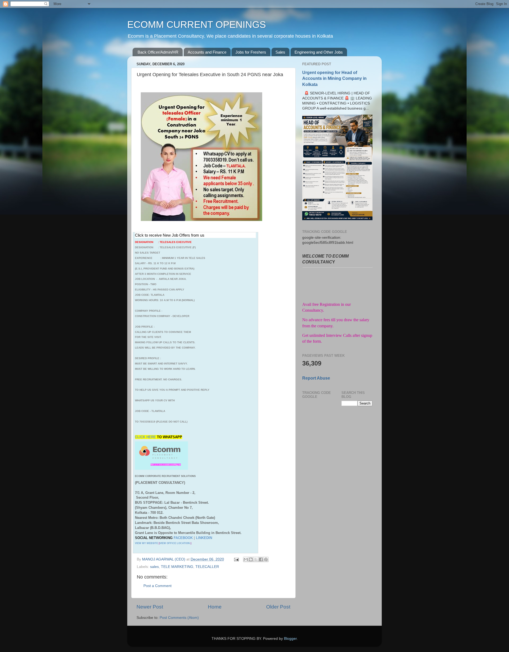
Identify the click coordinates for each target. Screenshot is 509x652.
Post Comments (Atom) (179, 618)
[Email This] (245, 559)
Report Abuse (316, 378)
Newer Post (150, 607)
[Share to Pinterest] (266, 559)
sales (154, 567)
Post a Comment (157, 586)
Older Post (278, 607)
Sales (280, 52)
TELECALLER (207, 567)
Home (215, 607)
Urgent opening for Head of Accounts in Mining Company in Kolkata (334, 78)
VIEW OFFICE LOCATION (175, 543)
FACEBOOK (183, 538)
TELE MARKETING (177, 567)
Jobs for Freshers (250, 52)
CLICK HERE (146, 437)
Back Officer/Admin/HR (158, 52)
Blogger (290, 639)
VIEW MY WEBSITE (146, 543)
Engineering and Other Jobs (319, 52)
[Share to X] (255, 559)
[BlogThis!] (250, 559)
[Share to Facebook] (261, 559)
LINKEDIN (204, 538)
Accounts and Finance (207, 52)
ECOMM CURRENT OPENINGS (196, 24)
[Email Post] (236, 559)
